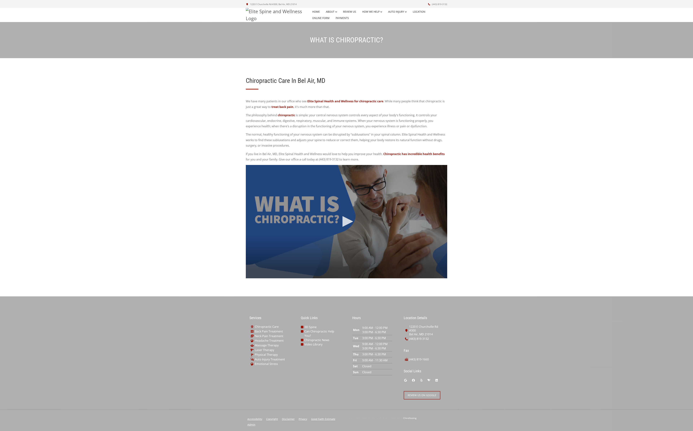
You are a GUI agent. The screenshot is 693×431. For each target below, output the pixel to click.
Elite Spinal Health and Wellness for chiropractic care (345, 101)
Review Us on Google (422, 395)
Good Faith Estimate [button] (323, 419)
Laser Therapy (264, 350)
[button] (346, 221)
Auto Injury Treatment (270, 359)
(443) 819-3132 (439, 4)
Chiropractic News (316, 340)
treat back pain (282, 107)
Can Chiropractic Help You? (319, 333)
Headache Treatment (269, 341)
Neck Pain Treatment (269, 336)
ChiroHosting (410, 418)
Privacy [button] (303, 419)
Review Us (349, 11)
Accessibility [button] (254, 419)
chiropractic (286, 115)
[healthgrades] (429, 380)
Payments (342, 18)
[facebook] (413, 380)
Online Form (321, 18)
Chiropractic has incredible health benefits (414, 154)
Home (316, 11)
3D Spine (310, 327)
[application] (346, 221)
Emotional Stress (266, 364)
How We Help (371, 11)
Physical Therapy (266, 355)
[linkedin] (436, 380)
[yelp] (421, 380)
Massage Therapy (267, 345)
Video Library (313, 344)
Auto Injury (396, 11)
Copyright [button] (272, 419)
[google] (405, 380)
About (330, 11)
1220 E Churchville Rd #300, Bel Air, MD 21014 (273, 4)
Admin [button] (251, 424)
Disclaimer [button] (288, 419)
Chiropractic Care (267, 327)
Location (419, 11)
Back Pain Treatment (269, 331)
